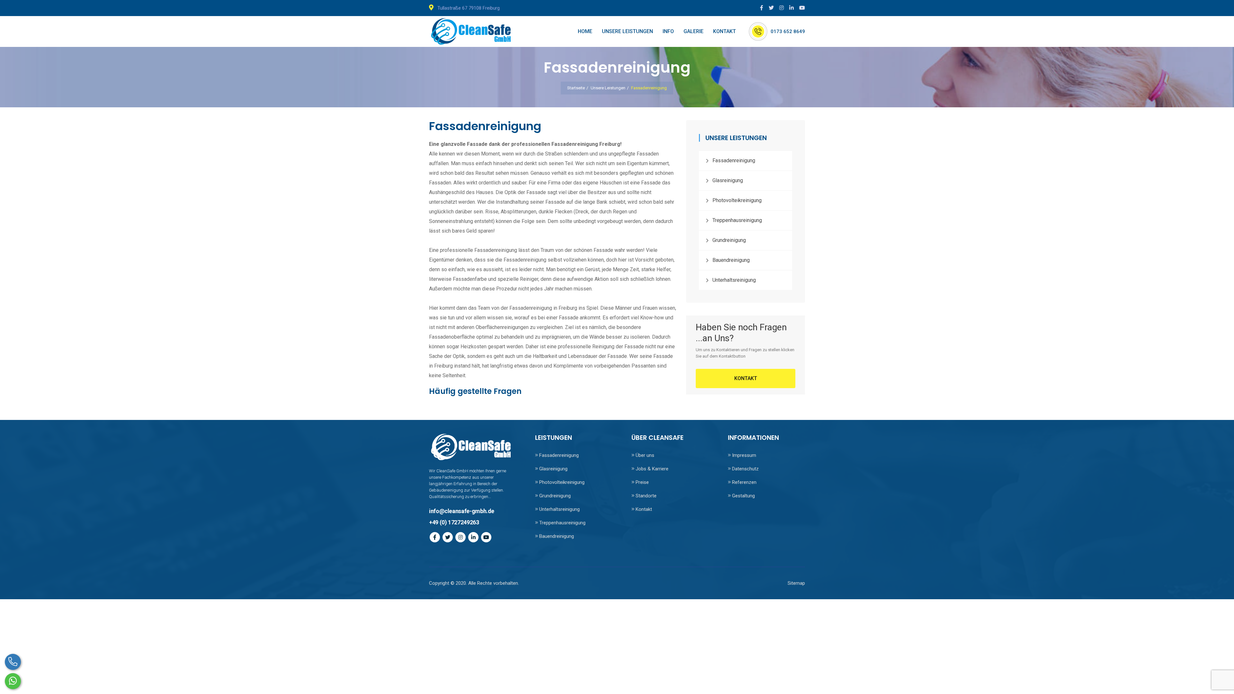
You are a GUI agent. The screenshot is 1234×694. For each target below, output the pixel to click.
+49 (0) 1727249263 (454, 522)
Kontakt (643, 509)
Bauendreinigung (731, 260)
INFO (668, 31)
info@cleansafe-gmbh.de (461, 511)
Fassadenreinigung (733, 160)
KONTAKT (724, 31)
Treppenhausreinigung (737, 220)
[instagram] (782, 7)
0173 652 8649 (788, 31)
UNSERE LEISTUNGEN (627, 31)
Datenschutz (745, 469)
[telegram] (772, 7)
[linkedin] (792, 7)
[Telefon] (13, 662)
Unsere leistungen (608, 87)
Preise (641, 482)
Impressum (743, 455)
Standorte (645, 496)
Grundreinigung (729, 240)
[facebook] (763, 7)
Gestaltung (743, 496)
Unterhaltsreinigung (734, 280)
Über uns (644, 455)
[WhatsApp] (13, 681)
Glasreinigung (727, 180)
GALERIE (693, 31)
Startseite (576, 87)
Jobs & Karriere (651, 469)
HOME (585, 31)
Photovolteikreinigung (737, 200)
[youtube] (802, 7)
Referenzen (743, 482)
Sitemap (796, 583)
